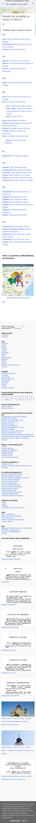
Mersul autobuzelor (8, 514)
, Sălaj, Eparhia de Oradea (14, 215)
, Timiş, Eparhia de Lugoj (14, 49)
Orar (20, 4)
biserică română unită (9, 483)
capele (4, 504)
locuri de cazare (7, 455)
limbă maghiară (7, 406)
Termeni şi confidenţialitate (11, 532)
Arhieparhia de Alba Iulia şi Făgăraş (14, 416)
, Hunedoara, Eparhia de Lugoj (16, 128)
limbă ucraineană (8, 408)
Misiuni (4, 384)
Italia (3, 356)
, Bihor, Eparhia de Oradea (14, 120)
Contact (4, 533)
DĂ (3, 56)
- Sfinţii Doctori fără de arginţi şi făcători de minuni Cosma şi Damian (19, 111)
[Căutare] (33, 3)
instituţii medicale (8, 452)
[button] (3, 24)
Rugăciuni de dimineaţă (10, 627)
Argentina (5, 343)
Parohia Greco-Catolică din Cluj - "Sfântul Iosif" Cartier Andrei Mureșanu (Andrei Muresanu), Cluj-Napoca (16, 721)
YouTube (5, 337)
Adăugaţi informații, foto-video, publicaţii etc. (17, 528)
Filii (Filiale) (6, 380)
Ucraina (4, 367)
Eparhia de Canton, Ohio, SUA (12, 420)
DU (3, 222)
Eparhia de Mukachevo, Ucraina (13, 427)
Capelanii (5, 375)
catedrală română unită (10, 494)
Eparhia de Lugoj (8, 424)
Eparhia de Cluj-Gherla (10, 422)
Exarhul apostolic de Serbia (11, 433)
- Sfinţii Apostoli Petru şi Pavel (18, 106)
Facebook (5, 335)
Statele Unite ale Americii (10, 365)
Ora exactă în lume (8, 518)
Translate (17, 328)
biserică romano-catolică (10, 481)
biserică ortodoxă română (11, 479)
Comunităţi (5, 377)
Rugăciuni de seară (8, 673)
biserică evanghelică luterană (12, 474)
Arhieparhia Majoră (8, 373)
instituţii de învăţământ (9, 450)
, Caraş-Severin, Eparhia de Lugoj (17, 178)
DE (3, 92)
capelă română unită (9, 490)
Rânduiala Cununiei (9, 650)
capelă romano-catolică (10, 488)
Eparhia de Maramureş (10, 425)
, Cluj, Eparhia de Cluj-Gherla (15, 61)
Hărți (25, 4)
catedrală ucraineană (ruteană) (12, 495)
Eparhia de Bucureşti (9, 418)
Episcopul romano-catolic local (12, 431)
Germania (5, 352)
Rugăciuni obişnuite (9, 605)
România (5, 359)
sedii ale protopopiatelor (10, 457)
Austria (4, 345)
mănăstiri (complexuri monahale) (13, 507)
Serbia (4, 361)
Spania (4, 363)
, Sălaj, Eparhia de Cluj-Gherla (17, 172)
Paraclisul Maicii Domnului (11, 559)
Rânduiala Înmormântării (10, 696)
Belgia (4, 347)
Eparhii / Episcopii (8, 379)
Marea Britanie (7, 358)
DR (3, 187)
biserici (4, 502)
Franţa (4, 350)
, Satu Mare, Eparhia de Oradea (17, 180)
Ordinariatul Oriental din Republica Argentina (17, 434)
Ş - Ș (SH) (5, 400)
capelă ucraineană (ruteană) (12, 492)
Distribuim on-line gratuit (10, 530)
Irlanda (4, 354)
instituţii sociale (7, 454)
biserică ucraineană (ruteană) (12, 487)
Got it (24, 821)
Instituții (13, 4)
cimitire (4, 446)
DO (3, 163)
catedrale (5, 506)
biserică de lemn (7, 464)
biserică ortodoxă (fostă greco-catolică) (15, 478)
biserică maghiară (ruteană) (11, 476)
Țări (7, 4)
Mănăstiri (5, 382)
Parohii (4, 386)
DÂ (3, 78)
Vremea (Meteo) (7, 521)
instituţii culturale (7, 448)
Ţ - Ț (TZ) (19, 400)
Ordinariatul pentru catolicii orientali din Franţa (18, 436)
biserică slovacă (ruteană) (11, 485)
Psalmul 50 (6, 582)
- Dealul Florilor (14, 116)
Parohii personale (8, 388)
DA (3, 35)
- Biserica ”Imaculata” (16, 140)
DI (3, 151)
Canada (4, 349)
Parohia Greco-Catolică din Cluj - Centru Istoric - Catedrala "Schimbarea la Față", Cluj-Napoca (18, 750)
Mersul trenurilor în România (12, 516)
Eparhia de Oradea (8, 429)
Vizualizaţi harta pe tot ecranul (18, 298)
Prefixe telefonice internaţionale (13, 519)
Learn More (15, 821)
